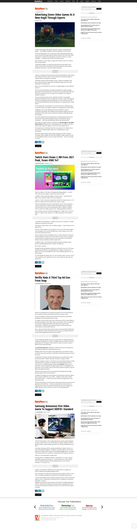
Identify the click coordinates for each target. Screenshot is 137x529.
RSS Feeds (63, 515)
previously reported (41, 347)
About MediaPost (44, 515)
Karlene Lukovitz (40, 163)
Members (68, 1)
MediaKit (51, 515)
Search (77, 1)
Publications (50, 1)
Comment (38, 145)
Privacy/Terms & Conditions (76, 515)
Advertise (93, 1)
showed (62, 364)
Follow (99, 1)
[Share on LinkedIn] (39, 142)
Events (56, 1)
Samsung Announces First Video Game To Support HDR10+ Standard (90, 26)
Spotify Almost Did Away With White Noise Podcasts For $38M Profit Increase (90, 29)
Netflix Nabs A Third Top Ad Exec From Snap (91, 23)
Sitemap (68, 515)
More (73, 1)
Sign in (81, 1)
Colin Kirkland (39, 412)
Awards (62, 1)
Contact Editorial (57, 515)
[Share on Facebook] (36, 142)
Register (87, 1)
